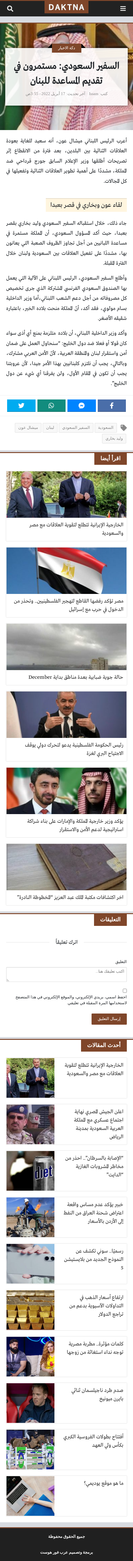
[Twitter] (21, 405)
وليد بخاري (114, 438)
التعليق (121, 962)
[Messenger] (81, 405)
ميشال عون (28, 427)
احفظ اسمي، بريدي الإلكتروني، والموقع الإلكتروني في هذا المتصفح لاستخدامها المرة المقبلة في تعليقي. (71, 1000)
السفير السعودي (76, 427)
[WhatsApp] (51, 405)
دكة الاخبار (66, 48)
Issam (93, 94)
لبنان (50, 427)
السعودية (106, 427)
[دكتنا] (66, 7)
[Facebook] (112, 405)
